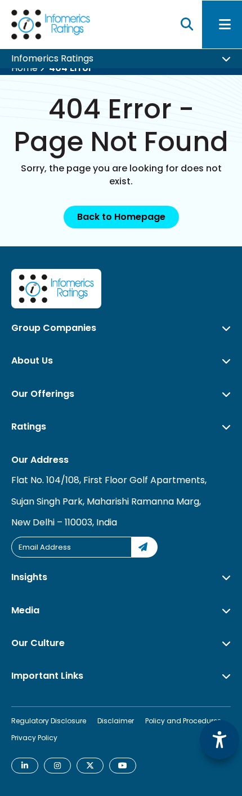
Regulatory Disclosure (48, 721)
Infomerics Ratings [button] (52, 61)
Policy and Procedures (183, 721)
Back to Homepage (121, 216)
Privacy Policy (34, 737)
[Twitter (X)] (90, 765)
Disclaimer (115, 721)
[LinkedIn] (24, 765)
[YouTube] (122, 765)
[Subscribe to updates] (145, 547)
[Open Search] (186, 26)
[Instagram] (57, 765)
